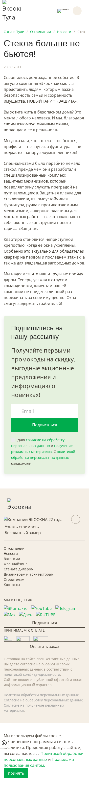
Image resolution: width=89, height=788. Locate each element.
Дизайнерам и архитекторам (28, 574)
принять (16, 773)
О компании (14, 548)
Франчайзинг (15, 564)
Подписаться (44, 425)
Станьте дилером (18, 569)
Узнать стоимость (22, 526)
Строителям (14, 579)
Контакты (12, 584)
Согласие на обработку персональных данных (43, 700)
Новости (11, 553)
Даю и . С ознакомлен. (43, 451)
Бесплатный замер (23, 532)
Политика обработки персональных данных (41, 695)
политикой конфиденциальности (32, 674)
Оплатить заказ (44, 646)
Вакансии (12, 558)
